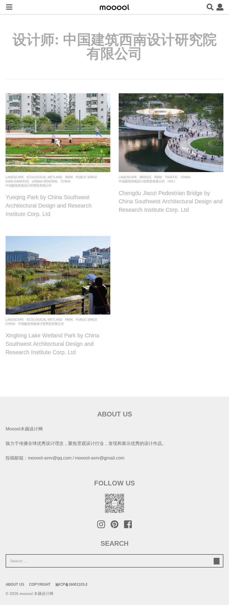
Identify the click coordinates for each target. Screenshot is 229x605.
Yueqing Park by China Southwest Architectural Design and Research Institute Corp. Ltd (49, 205)
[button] (9, 7)
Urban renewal (45, 181)
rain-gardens (17, 181)
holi (171, 181)
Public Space (86, 177)
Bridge (145, 177)
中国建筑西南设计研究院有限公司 (29, 185)
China (65, 181)
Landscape (15, 177)
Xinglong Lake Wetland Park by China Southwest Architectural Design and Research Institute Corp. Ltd (52, 343)
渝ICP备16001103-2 (71, 584)
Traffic (171, 177)
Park (69, 177)
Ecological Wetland (44, 177)
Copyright (40, 584)
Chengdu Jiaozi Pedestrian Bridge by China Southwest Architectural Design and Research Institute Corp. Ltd (171, 201)
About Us (15, 584)
